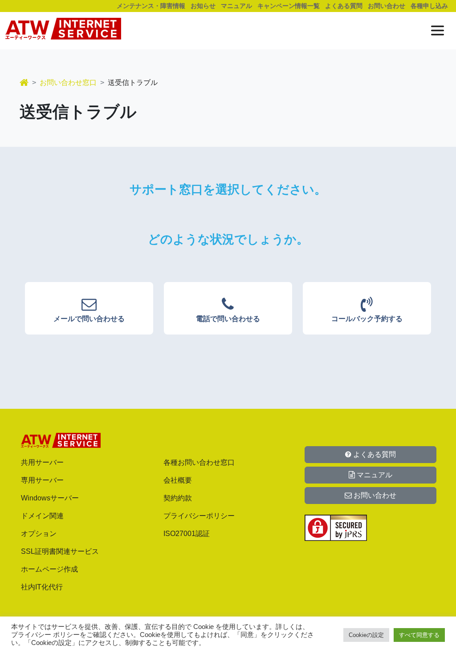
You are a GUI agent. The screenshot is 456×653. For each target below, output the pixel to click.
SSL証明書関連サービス (60, 551)
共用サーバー (42, 462)
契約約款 (177, 498)
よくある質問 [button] (373, 454)
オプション (39, 533)
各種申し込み (429, 5)
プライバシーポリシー (199, 516)
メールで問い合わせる (89, 318)
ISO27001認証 (186, 533)
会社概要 (177, 480)
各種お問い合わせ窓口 (199, 462)
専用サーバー (42, 480)
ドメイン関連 (42, 516)
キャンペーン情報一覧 (288, 5)
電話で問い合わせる (228, 318)
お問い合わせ (386, 5)
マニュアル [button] (373, 475)
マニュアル (236, 5)
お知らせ (203, 5)
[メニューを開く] (437, 30)
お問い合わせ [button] (374, 495)
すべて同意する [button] (419, 635)
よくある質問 (343, 5)
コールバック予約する (367, 318)
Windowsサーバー (50, 498)
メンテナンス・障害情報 (151, 5)
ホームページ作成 (49, 569)
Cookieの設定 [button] (366, 635)
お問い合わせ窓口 (68, 82)
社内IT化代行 (42, 587)
